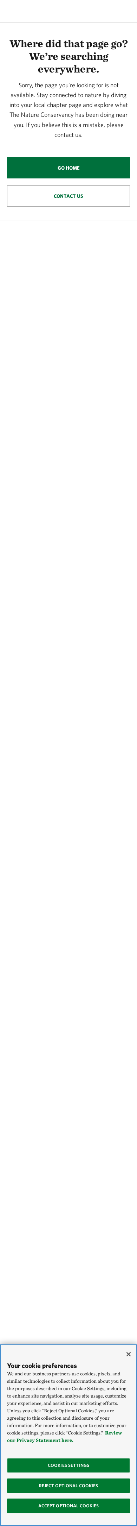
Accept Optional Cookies (68, 1505)
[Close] (128, 1354)
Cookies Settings (68, 1465)
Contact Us (68, 196)
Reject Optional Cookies (68, 1485)
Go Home (69, 168)
